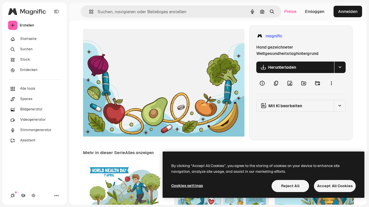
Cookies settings (187, 185)
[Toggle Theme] (33, 195)
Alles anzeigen (139, 152)
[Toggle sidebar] (56, 11)
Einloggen (314, 11)
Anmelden (347, 11)
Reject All (290, 185)
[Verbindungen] (12, 195)
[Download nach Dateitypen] (340, 67)
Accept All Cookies (335, 185)
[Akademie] (23, 195)
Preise (290, 11)
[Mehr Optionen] (331, 83)
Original (120, 36)
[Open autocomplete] (89, 11)
